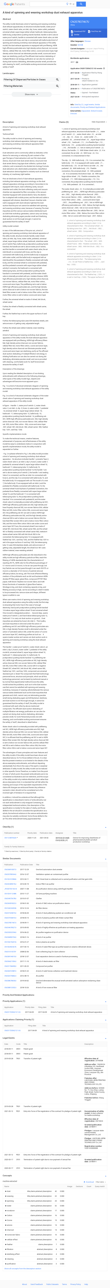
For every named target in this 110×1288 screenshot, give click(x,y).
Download (89, 1182)
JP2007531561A (10, 889)
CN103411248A (10, 894)
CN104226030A (10, 908)
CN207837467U (10, 923)
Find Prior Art (96, 31)
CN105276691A (10, 942)
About (24, 1284)
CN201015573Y (10, 952)
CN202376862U (10, 976)
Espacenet (86, 111)
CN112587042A (10, 838)
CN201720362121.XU (12, 1012)
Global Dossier (96, 111)
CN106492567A (10, 947)
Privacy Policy (75, 1284)
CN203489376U (10, 884)
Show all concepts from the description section (22, 1269)
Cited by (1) (78, 105)
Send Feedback (37, 1284)
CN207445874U (10, 913)
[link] (7, 1191)
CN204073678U (10, 898)
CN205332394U (10, 932)
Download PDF (80, 31)
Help (86, 1284)
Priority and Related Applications (92, 107)
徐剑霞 (80, 45)
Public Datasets (52, 1284)
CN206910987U (10, 971)
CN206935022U (10, 903)
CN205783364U (10, 874)
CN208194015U (10, 956)
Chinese (87, 41)
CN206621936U (10, 961)
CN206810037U (10, 869)
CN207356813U (10, 918)
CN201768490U (10, 966)
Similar (76, 35)
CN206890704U (10, 937)
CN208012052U (10, 988)
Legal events (89, 105)
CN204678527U (10, 927)
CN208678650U (10, 981)
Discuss (73, 114)
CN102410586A (10, 879)
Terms (64, 1284)
